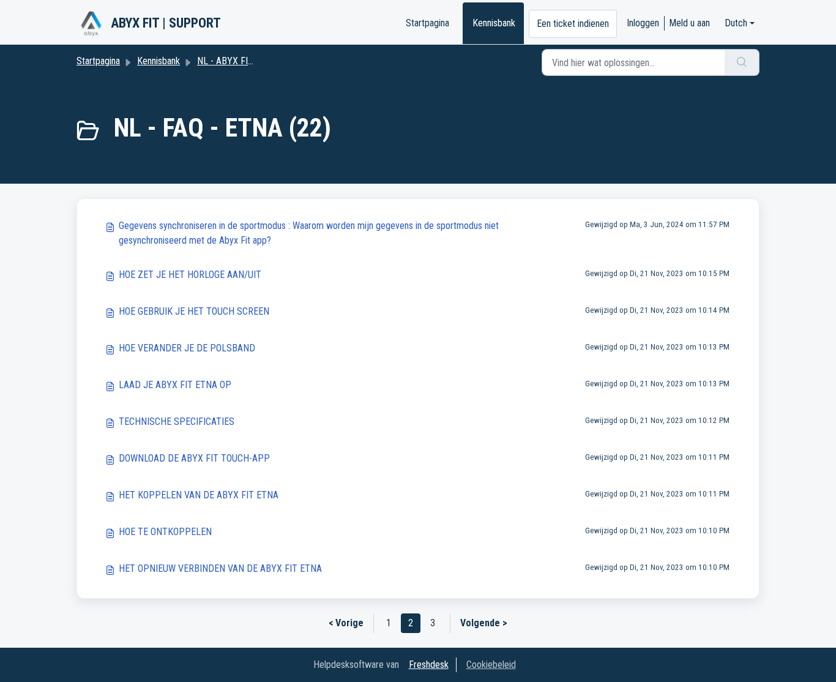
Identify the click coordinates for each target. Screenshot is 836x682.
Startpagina (427, 23)
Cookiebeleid (491, 664)
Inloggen (643, 23)
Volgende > (483, 623)
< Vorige (346, 623)
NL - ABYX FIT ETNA (237, 61)
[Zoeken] (742, 62)
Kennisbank (493, 23)
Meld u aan (689, 23)
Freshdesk (429, 664)
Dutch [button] (736, 23)
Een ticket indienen (573, 23)
